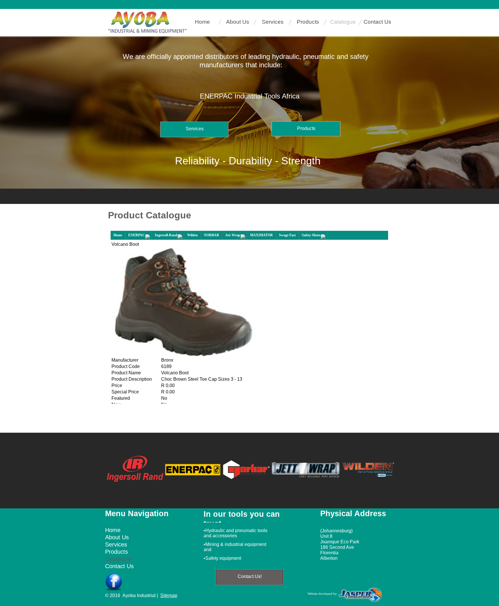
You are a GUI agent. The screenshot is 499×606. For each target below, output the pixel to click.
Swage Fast (287, 235)
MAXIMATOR (261, 235)
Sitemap (168, 595)
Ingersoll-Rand (166, 235)
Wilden (192, 235)
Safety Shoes (311, 235)
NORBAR (211, 235)
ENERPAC (136, 235)
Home (117, 235)
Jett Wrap (232, 235)
